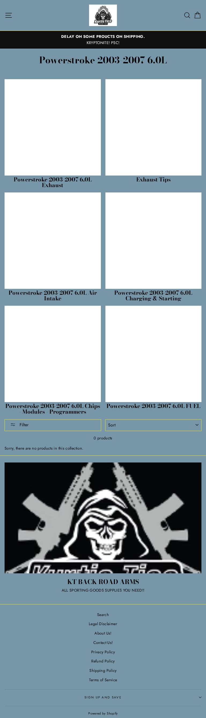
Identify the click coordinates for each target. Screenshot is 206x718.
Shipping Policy (102, 670)
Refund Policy (103, 661)
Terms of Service (103, 680)
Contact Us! (103, 642)
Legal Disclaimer (103, 623)
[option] (103, 40)
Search (103, 614)
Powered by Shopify (103, 713)
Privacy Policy (103, 652)
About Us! (102, 633)
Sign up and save (103, 697)
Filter (23, 425)
